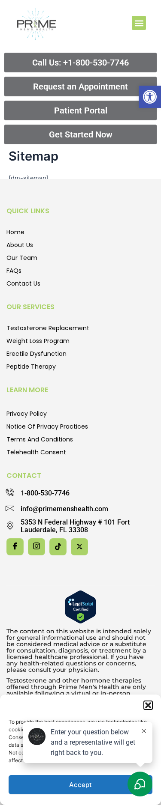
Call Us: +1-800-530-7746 (80, 62)
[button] (150, 97)
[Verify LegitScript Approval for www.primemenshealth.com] (80, 606)
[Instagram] (36, 546)
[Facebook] (15, 546)
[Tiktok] (58, 546)
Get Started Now (80, 134)
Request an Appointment (80, 86)
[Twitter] (79, 546)
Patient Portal (80, 110)
